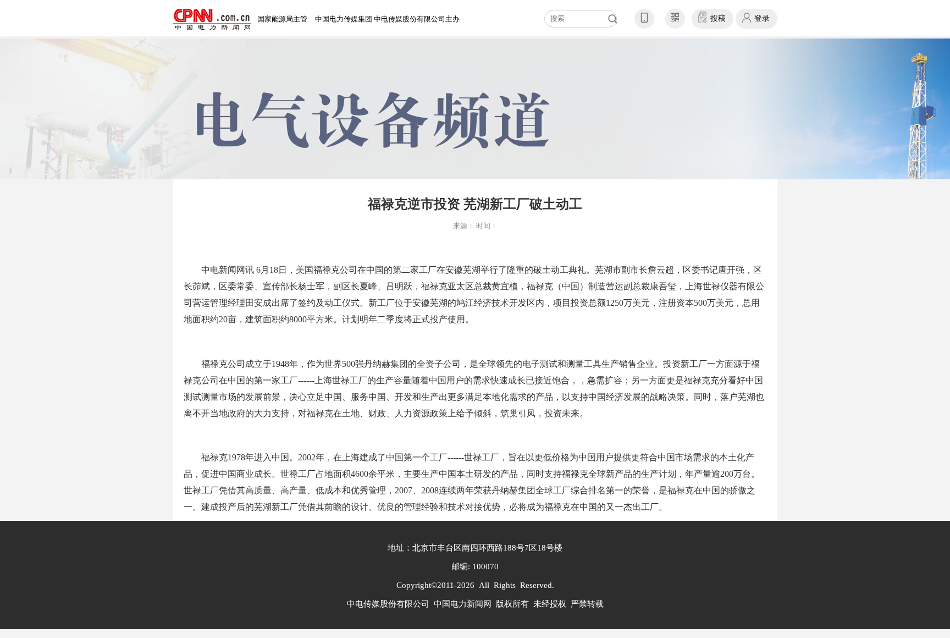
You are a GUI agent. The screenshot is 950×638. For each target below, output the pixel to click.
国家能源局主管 (282, 19)
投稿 (718, 18)
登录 (762, 18)
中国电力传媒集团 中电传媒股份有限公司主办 (387, 19)
